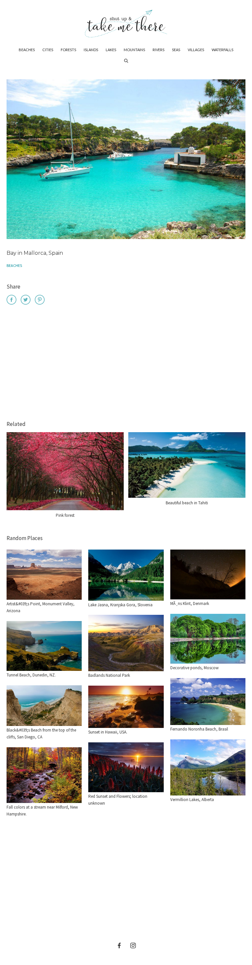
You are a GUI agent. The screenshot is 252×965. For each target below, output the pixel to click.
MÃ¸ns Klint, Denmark (189, 603)
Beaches (27, 50)
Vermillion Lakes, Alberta (192, 799)
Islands (91, 50)
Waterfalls (222, 50)
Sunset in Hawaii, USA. (107, 732)
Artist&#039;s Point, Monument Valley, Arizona (40, 607)
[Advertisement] (126, 364)
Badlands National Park (109, 675)
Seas (176, 50)
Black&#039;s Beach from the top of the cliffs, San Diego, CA (41, 733)
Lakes (111, 50)
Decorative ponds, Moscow (194, 668)
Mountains (134, 50)
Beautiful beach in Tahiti (187, 503)
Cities (47, 50)
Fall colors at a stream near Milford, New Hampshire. (42, 810)
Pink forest (65, 515)
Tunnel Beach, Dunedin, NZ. (31, 675)
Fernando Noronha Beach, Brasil (199, 729)
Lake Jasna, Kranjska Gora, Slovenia (120, 605)
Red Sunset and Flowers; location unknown (117, 800)
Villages (196, 50)
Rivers (158, 50)
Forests (68, 50)
